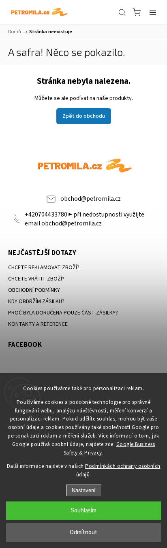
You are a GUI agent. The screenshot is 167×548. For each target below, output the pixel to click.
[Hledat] (122, 12)
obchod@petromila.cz (90, 198)
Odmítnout (83, 532)
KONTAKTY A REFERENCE (38, 324)
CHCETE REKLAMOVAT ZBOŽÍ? (43, 267)
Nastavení (84, 490)
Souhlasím (83, 510)
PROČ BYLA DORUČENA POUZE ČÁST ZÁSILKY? (63, 313)
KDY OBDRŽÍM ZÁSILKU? (36, 301)
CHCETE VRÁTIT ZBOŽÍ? (36, 279)
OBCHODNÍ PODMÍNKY (34, 290)
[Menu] (153, 12)
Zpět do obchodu (83, 116)
